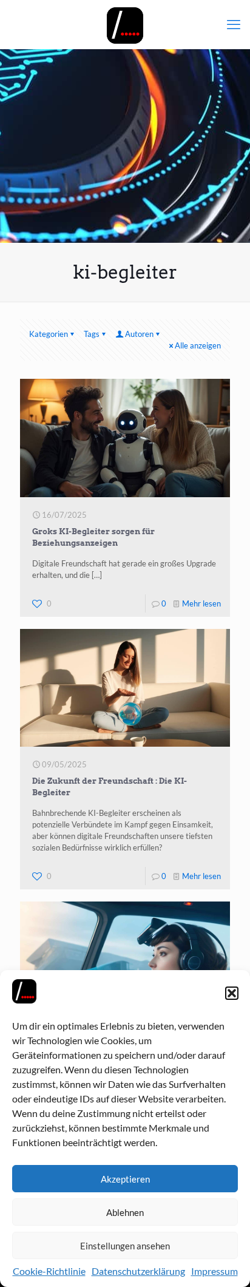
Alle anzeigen (198, 345)
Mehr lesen (201, 603)
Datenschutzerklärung (138, 1271)
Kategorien (48, 334)
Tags (92, 334)
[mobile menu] (233, 24)
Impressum (214, 1271)
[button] (232, 993)
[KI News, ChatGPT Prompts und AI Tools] (125, 24)
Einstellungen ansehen (125, 1245)
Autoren (139, 334)
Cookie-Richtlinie (49, 1271)
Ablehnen (125, 1212)
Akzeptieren (125, 1178)
